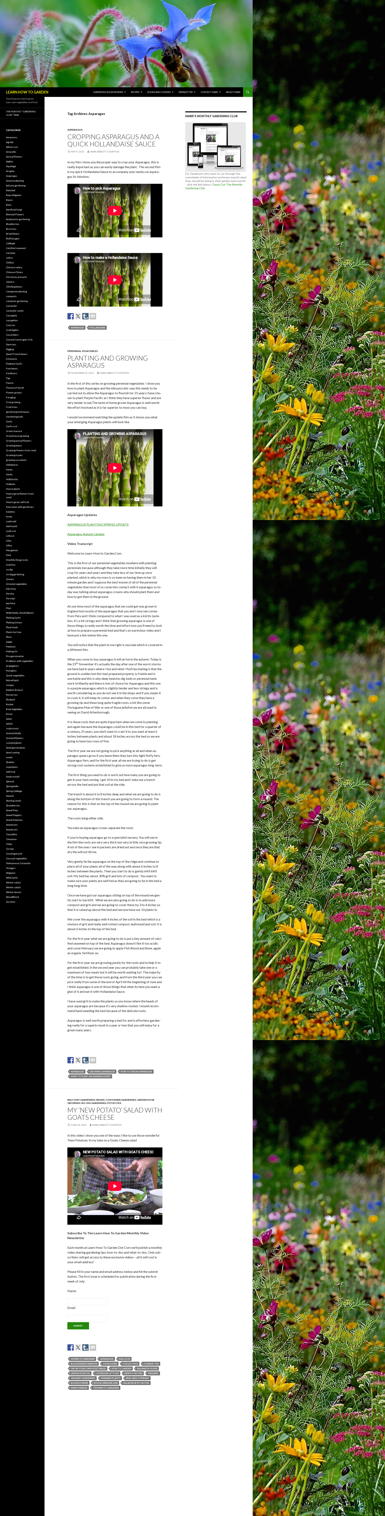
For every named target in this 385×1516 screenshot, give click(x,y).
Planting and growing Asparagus (107, 361)
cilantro (10, 281)
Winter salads (13, 887)
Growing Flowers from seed (21, 450)
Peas (8, 608)
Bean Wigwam (13, 195)
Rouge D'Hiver (79, 1383)
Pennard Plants (111, 1378)
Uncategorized (14, 853)
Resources (12, 694)
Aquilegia (11, 166)
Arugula (10, 171)
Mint (8, 555)
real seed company (137, 1378)
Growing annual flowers (18, 440)
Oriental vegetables (16, 583)
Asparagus (74, 129)
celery (9, 257)
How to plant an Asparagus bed (91, 1076)
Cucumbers (12, 334)
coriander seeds (15, 310)
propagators (12, 665)
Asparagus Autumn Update (85, 534)
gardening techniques (17, 411)
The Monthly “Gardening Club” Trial (21, 113)
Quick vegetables (15, 675)
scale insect (12, 728)
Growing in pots (14, 455)
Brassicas (11, 228)
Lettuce (10, 535)
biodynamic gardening (18, 219)
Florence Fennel (15, 387)
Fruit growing (13, 402)
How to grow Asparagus (136, 1071)
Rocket (9, 704)
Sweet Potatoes (14, 819)
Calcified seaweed (16, 248)
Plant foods (12, 627)
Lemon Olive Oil (80, 1373)
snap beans (12, 766)
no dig (9, 569)
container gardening (120, 1099)
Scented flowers (14, 738)
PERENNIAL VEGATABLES (82, 351)
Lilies (9, 540)
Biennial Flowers (15, 214)
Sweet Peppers (14, 815)
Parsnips (10, 598)
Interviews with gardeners (20, 506)
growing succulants (16, 459)
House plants (13, 488)
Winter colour (13, 882)
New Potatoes (133, 1373)
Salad (9, 718)
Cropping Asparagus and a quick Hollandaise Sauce (113, 140)
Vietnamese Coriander (18, 863)
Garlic (9, 421)
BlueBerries (12, 224)
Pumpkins (11, 670)
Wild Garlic (12, 877)
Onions (10, 579)
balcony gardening (81, 1099)
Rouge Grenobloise (106, 1383)
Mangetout (12, 550)
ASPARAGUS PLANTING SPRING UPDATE (98, 524)
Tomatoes (11, 839)
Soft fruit (10, 771)
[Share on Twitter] (78, 316)
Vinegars (11, 868)
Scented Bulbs (13, 733)
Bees (9, 204)
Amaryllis (11, 151)
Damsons (11, 344)
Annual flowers (14, 156)
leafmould (11, 526)
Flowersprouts (14, 392)
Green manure (14, 431)
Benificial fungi (14, 209)
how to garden (121, 1368)
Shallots (10, 762)
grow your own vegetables (88, 1368)
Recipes (135, 92)
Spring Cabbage (14, 791)
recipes (10, 685)
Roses (9, 713)
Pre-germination (15, 656)
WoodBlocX (12, 896)
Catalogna (110, 1363)
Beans (100, 1099)
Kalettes (10, 511)
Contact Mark (209, 92)
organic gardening (83, 1378)
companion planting (16, 291)
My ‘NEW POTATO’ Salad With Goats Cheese (114, 1113)
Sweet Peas (12, 810)
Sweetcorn (12, 824)
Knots (9, 516)
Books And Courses (159, 92)
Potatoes (114, 1102)
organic (153, 1373)
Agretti (9, 142)
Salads (9, 723)
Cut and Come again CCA (19, 339)
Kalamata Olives (147, 1368)
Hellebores (12, 464)
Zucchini (10, 901)
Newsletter (186, 92)
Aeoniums (11, 137)
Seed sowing (12, 752)
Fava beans (12, 368)
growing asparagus (102, 1071)
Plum (9, 636)
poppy (9, 641)
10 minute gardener (83, 1358)
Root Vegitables (14, 709)
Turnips (10, 848)
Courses (10, 325)
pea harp (10, 603)
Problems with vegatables (19, 660)
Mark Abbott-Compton (104, 151)
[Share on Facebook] (70, 316)
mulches (10, 564)
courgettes (12, 320)
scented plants (14, 742)
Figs (8, 378)
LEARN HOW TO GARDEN (27, 92)
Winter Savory (13, 892)
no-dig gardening (93, 1102)
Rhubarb (10, 699)
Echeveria (11, 358)
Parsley (10, 593)
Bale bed (10, 190)
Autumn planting (15, 180)
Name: (72, 1291)
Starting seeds (13, 800)
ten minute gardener (106, 1387)
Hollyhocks (12, 479)
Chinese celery (14, 267)
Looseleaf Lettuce (107, 1373)
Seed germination (15, 747)
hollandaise (97, 327)
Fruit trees (11, 406)
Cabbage (10, 243)
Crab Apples (12, 329)
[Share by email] (93, 316)
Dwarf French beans (16, 354)
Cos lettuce (130, 1363)
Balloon (124, 1358)
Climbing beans (14, 286)
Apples (9, 161)
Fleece (9, 382)
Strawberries (13, 805)
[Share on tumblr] (85, 316)
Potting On (11, 651)
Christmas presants (16, 276)
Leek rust (11, 530)
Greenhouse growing (17, 435)
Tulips (9, 843)
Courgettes (151, 1363)
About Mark (233, 92)
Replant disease (14, 689)
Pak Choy (11, 588)
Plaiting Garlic (13, 617)
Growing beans (14, 445)
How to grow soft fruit (17, 502)
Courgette (11, 315)
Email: (71, 1308)
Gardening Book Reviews (108, 92)
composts (11, 296)
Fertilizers (11, 373)
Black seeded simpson (84, 1363)
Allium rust (12, 146)
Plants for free (13, 632)
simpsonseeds (79, 1387)
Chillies (10, 262)
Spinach (10, 781)
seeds (9, 757)
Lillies (9, 545)
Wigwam (10, 872)
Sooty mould (12, 776)
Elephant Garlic (14, 363)
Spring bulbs (12, 786)
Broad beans (12, 233)
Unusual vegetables (16, 858)
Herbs (9, 469)
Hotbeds (10, 484)
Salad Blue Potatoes (136, 1383)
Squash (10, 795)
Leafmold (11, 521)
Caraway (10, 252)
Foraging (10, 397)
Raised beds (12, 680)
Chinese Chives (14, 272)
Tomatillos (11, 834)
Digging (10, 349)
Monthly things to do (17, 559)
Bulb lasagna (12, 238)
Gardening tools (14, 416)
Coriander (11, 305)
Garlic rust (11, 426)
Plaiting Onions (14, 622)
